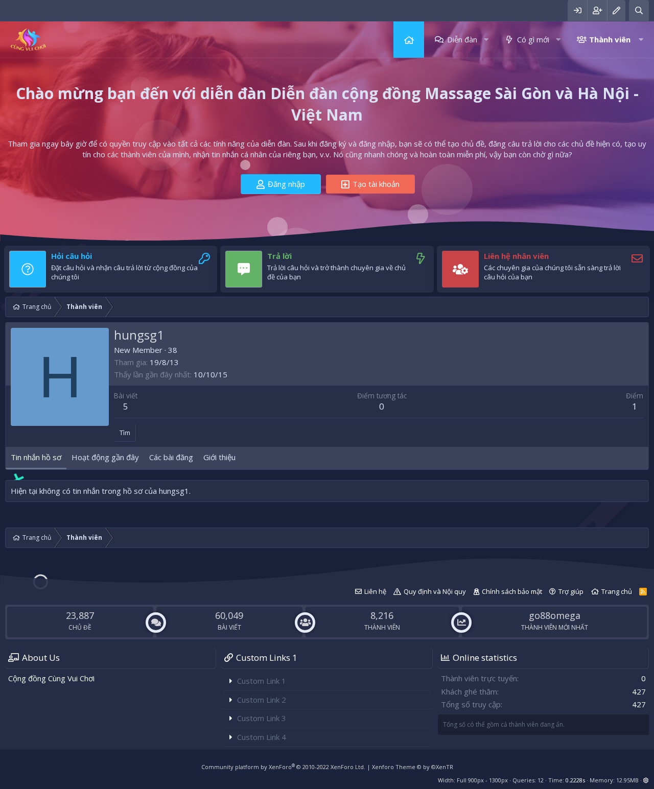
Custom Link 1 (261, 681)
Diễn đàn (462, 39)
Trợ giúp (570, 591)
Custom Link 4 (261, 737)
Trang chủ (408, 39)
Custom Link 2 (261, 700)
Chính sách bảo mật (512, 591)
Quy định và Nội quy (435, 591)
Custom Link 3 (261, 718)
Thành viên (609, 39)
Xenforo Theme (412, 767)
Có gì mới (533, 39)
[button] (486, 39)
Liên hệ (375, 591)
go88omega (554, 615)
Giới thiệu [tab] (219, 457)
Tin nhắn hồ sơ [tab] (36, 457)
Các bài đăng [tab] (171, 457)
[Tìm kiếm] (639, 10)
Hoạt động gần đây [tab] (105, 457)
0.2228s (575, 780)
